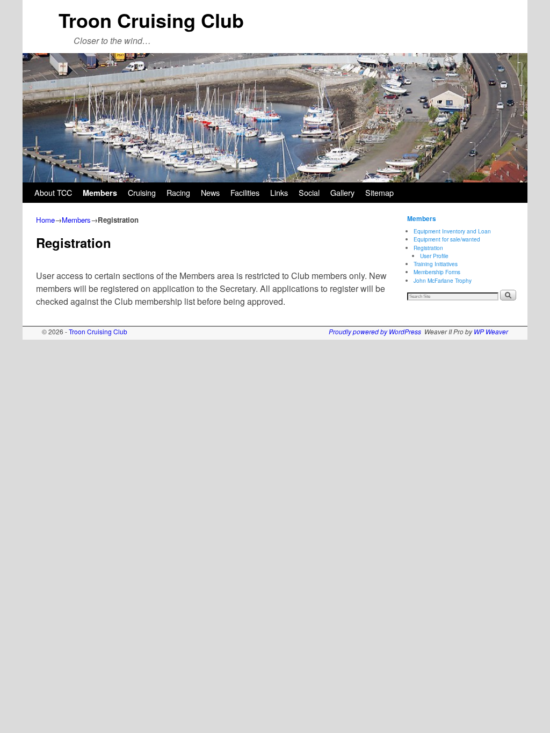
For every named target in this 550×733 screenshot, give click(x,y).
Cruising (142, 192)
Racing (178, 192)
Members (100, 192)
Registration (428, 248)
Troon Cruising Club (151, 20)
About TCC (53, 192)
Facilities (244, 192)
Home (45, 220)
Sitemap (379, 192)
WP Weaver (491, 331)
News (210, 192)
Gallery (342, 192)
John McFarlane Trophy (443, 280)
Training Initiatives (436, 264)
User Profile (434, 256)
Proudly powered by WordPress (375, 331)
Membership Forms (437, 272)
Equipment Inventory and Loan (452, 231)
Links (279, 192)
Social (309, 192)
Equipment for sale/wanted (447, 239)
